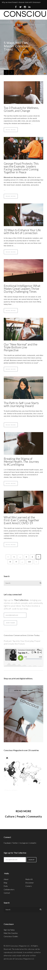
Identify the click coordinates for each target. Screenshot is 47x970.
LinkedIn (32, 843)
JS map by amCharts (10, 790)
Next (11, 72)
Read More (11, 129)
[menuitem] (28, 774)
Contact (7, 893)
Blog (5, 883)
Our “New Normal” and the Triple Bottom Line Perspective (20, 347)
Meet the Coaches (11, 933)
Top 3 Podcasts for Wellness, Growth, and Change (21, 109)
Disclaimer (29, 883)
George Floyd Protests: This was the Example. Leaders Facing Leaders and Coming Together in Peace (21, 168)
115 (29, 562)
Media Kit (29, 879)
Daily (6, 886)
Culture (10, 816)
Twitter (15, 843)
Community (34, 816)
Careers (28, 886)
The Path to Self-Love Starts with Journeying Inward (21, 404)
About (6, 879)
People (21, 816)
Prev (6, 72)
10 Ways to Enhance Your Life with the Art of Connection (22, 231)
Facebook (7, 843)
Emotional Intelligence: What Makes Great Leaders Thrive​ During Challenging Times (22, 288)
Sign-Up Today (9, 930)
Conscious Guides (11, 936)
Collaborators (9, 890)
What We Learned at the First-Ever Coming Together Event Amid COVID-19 (21, 520)
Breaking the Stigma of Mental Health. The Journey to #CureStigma (21, 461)
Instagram (24, 843)
